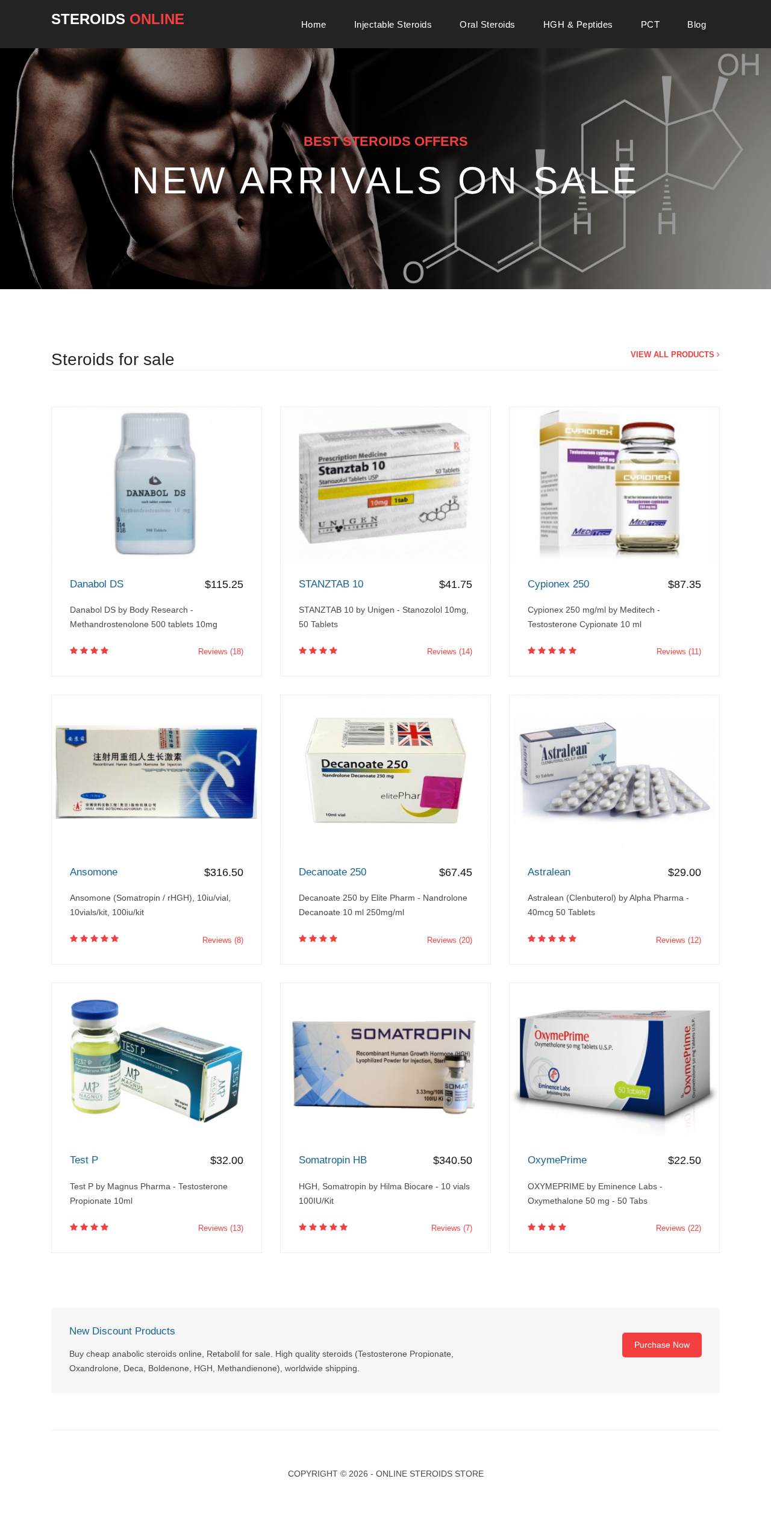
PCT (650, 24)
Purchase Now (662, 1345)
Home (313, 24)
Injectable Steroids (393, 24)
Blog (696, 24)
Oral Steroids (488, 24)
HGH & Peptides (578, 24)
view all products (674, 354)
